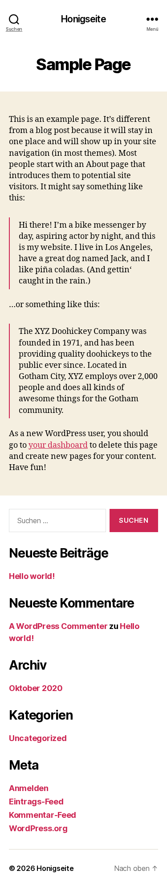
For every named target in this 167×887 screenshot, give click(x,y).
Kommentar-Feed (42, 815)
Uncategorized (38, 738)
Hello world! (32, 576)
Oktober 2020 (36, 688)
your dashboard (58, 445)
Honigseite (83, 19)
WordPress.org (38, 828)
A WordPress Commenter (58, 626)
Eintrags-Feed (36, 801)
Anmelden (29, 788)
